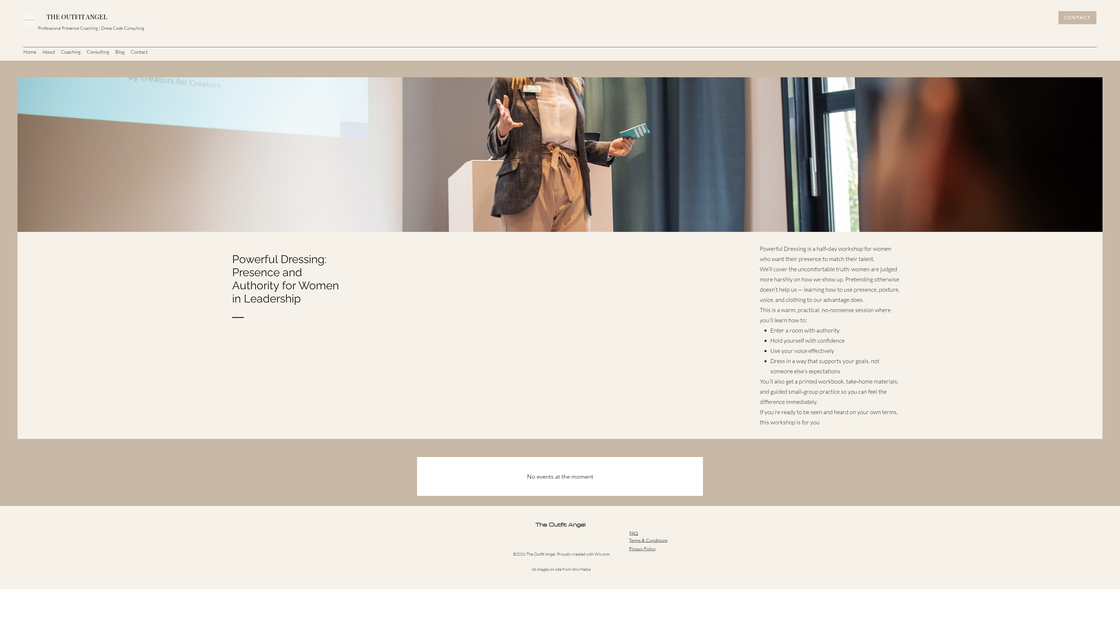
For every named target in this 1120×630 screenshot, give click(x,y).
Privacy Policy (642, 549)
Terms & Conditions (648, 540)
